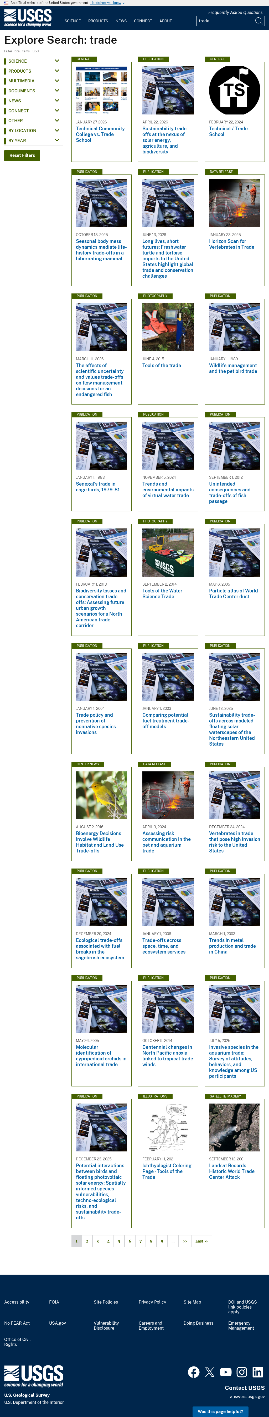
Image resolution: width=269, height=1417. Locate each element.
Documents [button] (21, 90)
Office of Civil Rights (17, 1342)
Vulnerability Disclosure (106, 1326)
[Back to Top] (249, 1397)
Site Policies (106, 1302)
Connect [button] (18, 110)
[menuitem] (73, 18)
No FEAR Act (17, 1323)
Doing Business (198, 1323)
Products (98, 21)
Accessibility (16, 1302)
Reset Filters (22, 155)
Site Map (192, 1302)
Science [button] (17, 61)
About (165, 21)
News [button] (14, 100)
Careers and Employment (151, 1326)
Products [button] (19, 71)
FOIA (54, 1302)
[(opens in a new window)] (194, 1371)
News (121, 21)
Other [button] (15, 120)
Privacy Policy (152, 1302)
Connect (143, 21)
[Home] (27, 25)
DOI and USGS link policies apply (242, 1307)
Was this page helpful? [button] (220, 1411)
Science (73, 21)
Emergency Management (241, 1326)
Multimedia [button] (21, 80)
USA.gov (57, 1323)
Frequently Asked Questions (235, 12)
